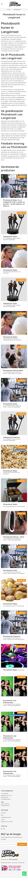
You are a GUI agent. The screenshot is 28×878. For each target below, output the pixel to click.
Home (8, 9)
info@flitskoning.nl (6, 799)
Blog (2, 815)
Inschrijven (22, 844)
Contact (3, 819)
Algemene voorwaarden (7, 821)
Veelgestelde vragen (6, 817)
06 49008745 (5, 793)
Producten (3, 812)
